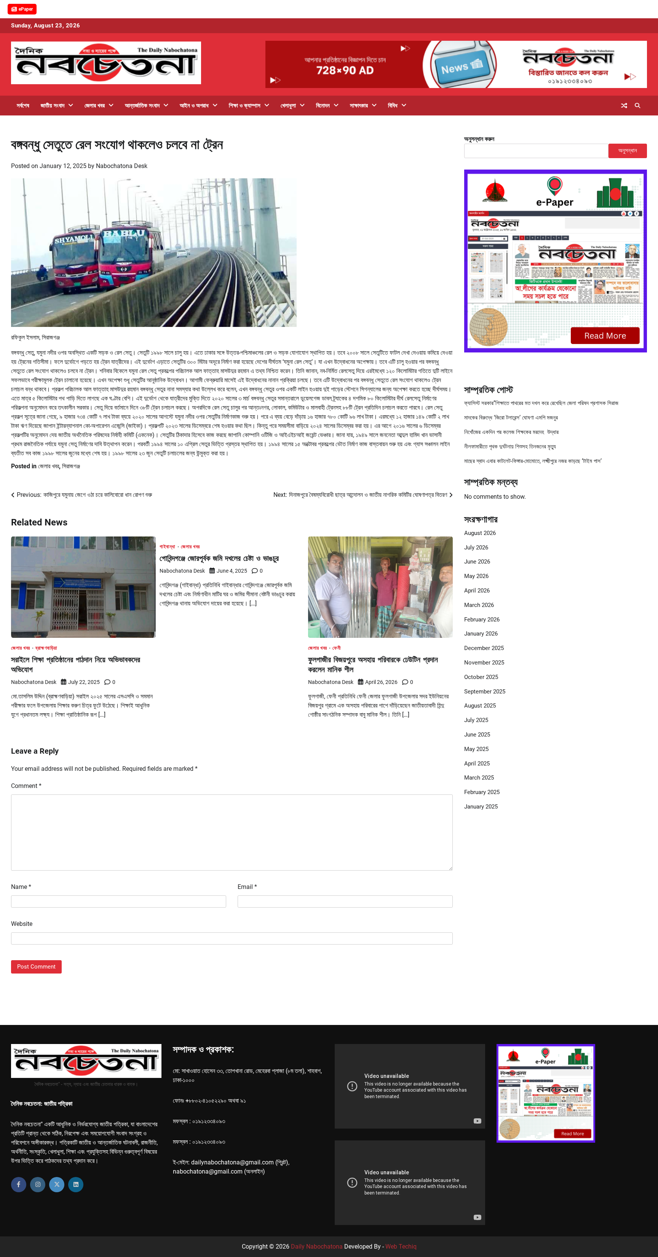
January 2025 (481, 806)
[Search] (637, 105)
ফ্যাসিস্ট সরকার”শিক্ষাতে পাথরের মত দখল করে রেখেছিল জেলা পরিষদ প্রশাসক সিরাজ (541, 403)
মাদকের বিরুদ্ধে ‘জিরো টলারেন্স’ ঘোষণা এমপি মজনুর (511, 417)
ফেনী (336, 647)
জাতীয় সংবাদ (52, 105)
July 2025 (476, 720)
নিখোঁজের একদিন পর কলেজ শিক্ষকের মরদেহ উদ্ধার (511, 432)
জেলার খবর (95, 105)
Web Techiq (401, 1246)
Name (21, 886)
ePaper (26, 9)
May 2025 (476, 749)
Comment (26, 785)
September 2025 (484, 691)
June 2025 (477, 734)
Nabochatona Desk (121, 166)
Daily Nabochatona (317, 1246)
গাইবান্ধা (168, 546)
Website (21, 923)
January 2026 (481, 633)
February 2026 (482, 619)
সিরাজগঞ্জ (71, 466)
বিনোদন (323, 105)
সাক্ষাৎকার (359, 105)
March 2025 (479, 777)
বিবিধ (393, 105)
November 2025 (484, 662)
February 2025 (482, 792)
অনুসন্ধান (627, 150)
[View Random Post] (624, 105)
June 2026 (477, 561)
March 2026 (479, 605)
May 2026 (476, 576)
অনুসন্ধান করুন (479, 139)
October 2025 (481, 677)
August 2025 (480, 705)
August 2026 (480, 533)
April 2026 (477, 590)
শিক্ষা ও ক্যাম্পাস (244, 105)
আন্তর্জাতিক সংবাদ (142, 105)
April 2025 (477, 763)
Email (247, 886)
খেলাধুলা (288, 105)
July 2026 (476, 547)
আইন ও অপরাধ (194, 105)
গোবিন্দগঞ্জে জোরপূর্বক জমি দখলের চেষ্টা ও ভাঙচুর (219, 558)
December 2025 (484, 648)
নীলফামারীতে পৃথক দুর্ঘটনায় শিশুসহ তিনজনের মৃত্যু (510, 446)
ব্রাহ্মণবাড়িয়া (46, 647)
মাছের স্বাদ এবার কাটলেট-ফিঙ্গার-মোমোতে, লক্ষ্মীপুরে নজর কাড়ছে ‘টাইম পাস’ (533, 461)
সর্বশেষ (23, 105)
